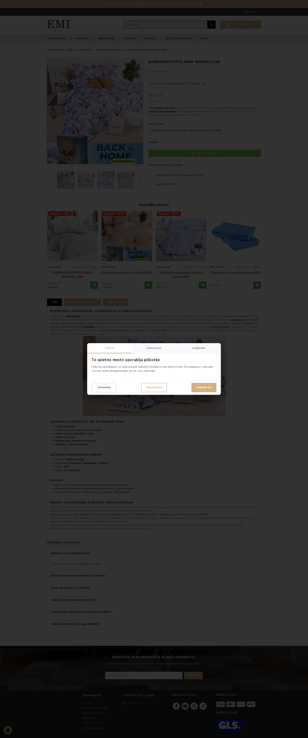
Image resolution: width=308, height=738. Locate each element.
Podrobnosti (154, 348)
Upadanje (104, 387)
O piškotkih (198, 348)
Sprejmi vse (204, 387)
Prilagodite (154, 387)
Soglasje (109, 348)
